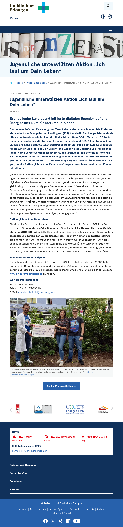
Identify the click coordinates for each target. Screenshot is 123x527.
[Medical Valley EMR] (93, 409)
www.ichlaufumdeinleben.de (26, 273)
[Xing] (60, 521)
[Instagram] (53, 521)
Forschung (16, 481)
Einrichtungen (18, 473)
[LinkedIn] (68, 521)
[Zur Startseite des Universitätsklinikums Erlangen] (29, 7)
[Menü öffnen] (110, 29)
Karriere (15, 489)
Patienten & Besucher (23, 465)
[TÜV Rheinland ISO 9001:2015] (29, 409)
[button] (111, 409)
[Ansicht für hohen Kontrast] (103, 16)
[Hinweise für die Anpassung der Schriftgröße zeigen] (110, 16)
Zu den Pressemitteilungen (61, 386)
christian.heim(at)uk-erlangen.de (37, 292)
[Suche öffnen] (108, 6)
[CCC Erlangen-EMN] (61, 409)
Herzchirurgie (32, 93)
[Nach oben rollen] (118, 522)
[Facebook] (45, 521)
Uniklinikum (16, 93)
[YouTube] (77, 521)
